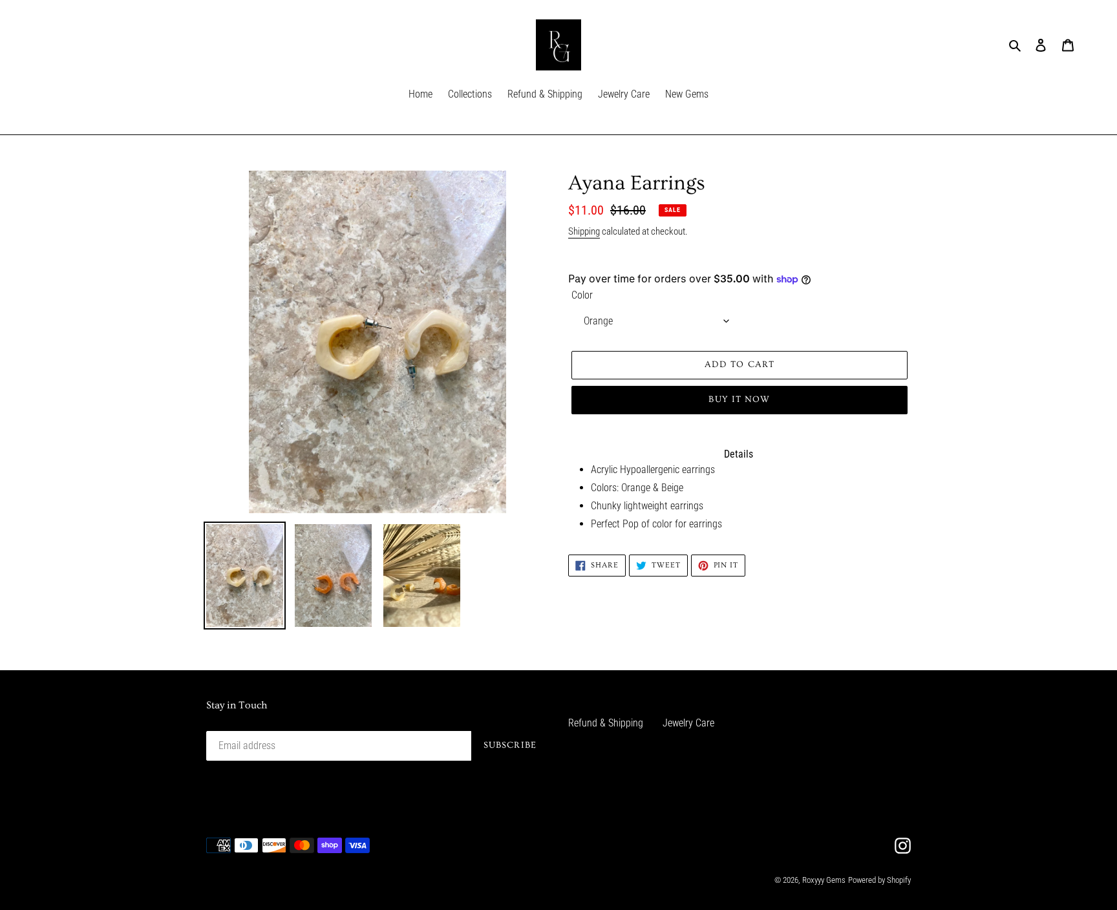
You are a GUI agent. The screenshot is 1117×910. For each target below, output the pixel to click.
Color (582, 295)
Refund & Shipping (605, 723)
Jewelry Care (688, 723)
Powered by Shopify (879, 880)
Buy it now (739, 399)
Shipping (584, 231)
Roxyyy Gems (824, 880)
